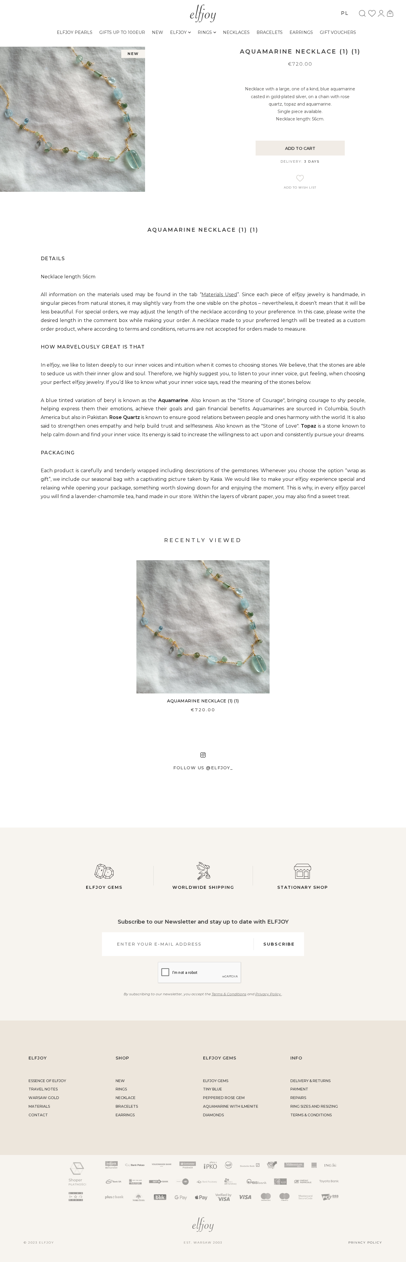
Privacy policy (365, 1242)
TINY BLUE (212, 1089)
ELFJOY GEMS (215, 1081)
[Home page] (203, 12)
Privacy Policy (268, 994)
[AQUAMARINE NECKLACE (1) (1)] (203, 626)
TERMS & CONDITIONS (311, 1115)
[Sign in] (381, 13)
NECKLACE (126, 1097)
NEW (120, 1081)
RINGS (121, 1089)
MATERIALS (39, 1106)
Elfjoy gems (104, 887)
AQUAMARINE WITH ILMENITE (230, 1106)
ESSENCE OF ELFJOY (47, 1081)
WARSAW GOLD (44, 1097)
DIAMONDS (213, 1115)
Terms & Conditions (229, 994)
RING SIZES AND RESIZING (314, 1106)
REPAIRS (298, 1097)
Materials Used (219, 294)
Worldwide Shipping (203, 887)
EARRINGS (125, 1115)
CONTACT (38, 1115)
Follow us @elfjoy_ (203, 767)
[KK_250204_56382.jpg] (72, 119)
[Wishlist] (372, 13)
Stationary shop (302, 887)
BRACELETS (127, 1106)
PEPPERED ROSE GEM (224, 1097)
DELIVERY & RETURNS (310, 1081)
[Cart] (390, 13)
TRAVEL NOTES (43, 1089)
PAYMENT (299, 1089)
